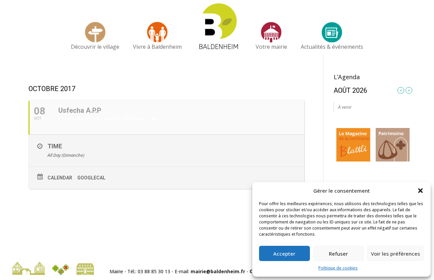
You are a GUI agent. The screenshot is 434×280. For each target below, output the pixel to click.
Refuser (338, 253)
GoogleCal (91, 177)
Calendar (59, 177)
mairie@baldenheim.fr (218, 271)
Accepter (284, 253)
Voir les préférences (395, 253)
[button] (420, 190)
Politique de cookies (338, 268)
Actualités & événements (332, 46)
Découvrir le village (95, 46)
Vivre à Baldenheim (157, 46)
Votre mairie (271, 46)
